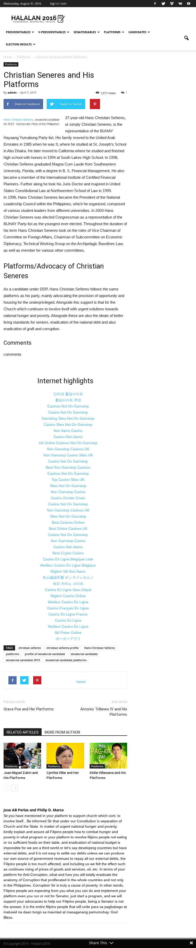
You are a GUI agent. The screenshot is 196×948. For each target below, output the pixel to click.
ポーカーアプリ (68, 639)
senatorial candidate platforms (66, 660)
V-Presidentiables (52, 32)
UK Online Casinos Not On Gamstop (68, 443)
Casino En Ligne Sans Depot (68, 590)
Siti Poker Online (68, 633)
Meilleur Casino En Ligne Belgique (68, 565)
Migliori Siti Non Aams (68, 571)
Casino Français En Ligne (68, 608)
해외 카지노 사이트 (68, 584)
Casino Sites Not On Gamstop (68, 424)
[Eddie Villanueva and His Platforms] (108, 755)
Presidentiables (18, 32)
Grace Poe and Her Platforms (29, 709)
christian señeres (29, 648)
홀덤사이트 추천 (68, 400)
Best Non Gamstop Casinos (68, 467)
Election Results (19, 44)
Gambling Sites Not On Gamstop (68, 418)
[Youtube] (188, 4)
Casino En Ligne (68, 620)
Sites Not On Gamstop (68, 486)
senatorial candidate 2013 (23, 660)
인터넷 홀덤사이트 (68, 394)
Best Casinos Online (68, 522)
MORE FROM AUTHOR (62, 732)
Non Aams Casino (68, 431)
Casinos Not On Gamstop (68, 406)
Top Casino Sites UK (68, 480)
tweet (81, 681)
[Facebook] (155, 4)
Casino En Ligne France (68, 614)
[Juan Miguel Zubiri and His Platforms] (22, 755)
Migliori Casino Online (68, 596)
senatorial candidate (84, 654)
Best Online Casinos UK (68, 529)
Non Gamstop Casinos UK (68, 449)
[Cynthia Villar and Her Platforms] (65, 755)
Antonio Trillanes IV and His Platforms (103, 712)
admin (12, 92)
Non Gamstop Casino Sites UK (68, 455)
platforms (12, 654)
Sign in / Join (58, 3)
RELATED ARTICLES (23, 732)
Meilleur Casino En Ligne (68, 602)
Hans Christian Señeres (18, 119)
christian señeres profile (62, 648)
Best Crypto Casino (68, 553)
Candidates (137, 32)
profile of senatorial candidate (45, 654)
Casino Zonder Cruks (68, 498)
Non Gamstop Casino (68, 492)
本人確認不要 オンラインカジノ (68, 577)
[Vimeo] (172, 4)
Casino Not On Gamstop (68, 412)
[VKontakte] (180, 4)
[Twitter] (163, 4)
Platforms (112, 32)
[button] (186, 38)
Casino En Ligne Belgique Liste (68, 559)
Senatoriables (85, 32)
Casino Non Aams (68, 437)
